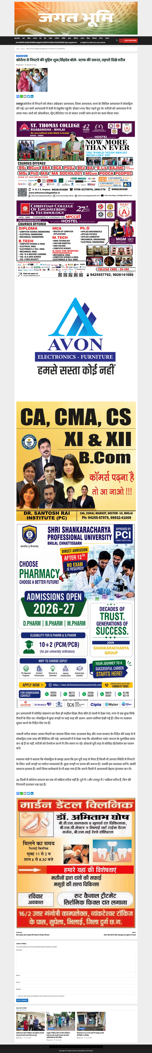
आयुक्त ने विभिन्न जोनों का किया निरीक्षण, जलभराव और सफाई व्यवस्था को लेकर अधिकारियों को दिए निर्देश (58, 1035)
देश (40, 38)
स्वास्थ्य (107, 38)
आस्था (50, 38)
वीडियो (63, 38)
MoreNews (81, 1051)
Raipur (25, 56)
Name (18, 975)
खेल (45, 38)
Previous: (32, 934)
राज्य (23, 38)
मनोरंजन (57, 38)
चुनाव (69, 38)
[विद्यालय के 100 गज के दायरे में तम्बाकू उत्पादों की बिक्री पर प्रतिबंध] (91, 1021)
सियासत (94, 38)
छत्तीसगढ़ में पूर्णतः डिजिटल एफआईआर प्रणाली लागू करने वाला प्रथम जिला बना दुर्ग (30, 1034)
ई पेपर (101, 38)
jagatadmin (21, 65)
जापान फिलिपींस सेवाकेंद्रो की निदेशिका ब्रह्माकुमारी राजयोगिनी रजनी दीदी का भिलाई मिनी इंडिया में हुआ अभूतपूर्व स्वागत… (47, 43)
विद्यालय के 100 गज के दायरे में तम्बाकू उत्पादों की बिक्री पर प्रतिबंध (90, 1034)
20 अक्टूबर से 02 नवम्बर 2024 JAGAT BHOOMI (92, 43)
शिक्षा (88, 38)
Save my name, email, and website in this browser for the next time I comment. (41, 996)
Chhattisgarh (19, 56)
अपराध (35, 38)
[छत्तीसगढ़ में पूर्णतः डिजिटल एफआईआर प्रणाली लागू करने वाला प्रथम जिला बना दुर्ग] (30, 1021)
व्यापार (82, 38)
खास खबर (17, 38)
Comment (19, 950)
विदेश (28, 38)
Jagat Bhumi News (130, 40)
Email (18, 982)
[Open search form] (117, 40)
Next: (120, 934)
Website (18, 989)
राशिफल (76, 38)
